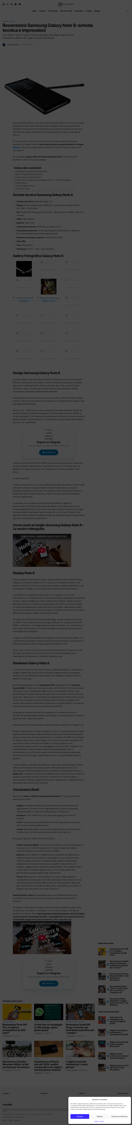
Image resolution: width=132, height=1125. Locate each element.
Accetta (80, 1116)
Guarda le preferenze (119, 1116)
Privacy (102, 1121)
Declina (100, 1116)
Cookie (96, 1121)
